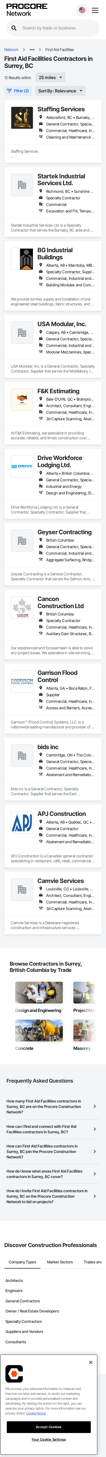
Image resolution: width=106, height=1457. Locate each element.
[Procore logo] (27, 7)
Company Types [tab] (22, 1262)
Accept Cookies (49, 1427)
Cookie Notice (36, 1413)
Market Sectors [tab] (60, 1262)
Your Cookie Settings (49, 1439)
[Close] (91, 1362)
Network (19, 13)
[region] (49, 1404)
